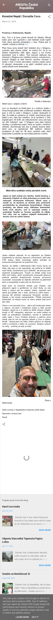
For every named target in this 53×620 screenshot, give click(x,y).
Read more (45, 530)
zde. (27, 44)
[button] (49, 17)
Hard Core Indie (11, 506)
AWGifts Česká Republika (26, 6)
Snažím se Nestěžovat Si (16, 573)
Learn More (22, 617)
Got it (35, 617)
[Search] (49, 5)
